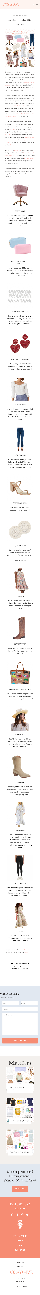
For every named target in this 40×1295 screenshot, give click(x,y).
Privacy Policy (20, 1278)
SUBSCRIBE (20, 1188)
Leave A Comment (21, 964)
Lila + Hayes (8, 116)
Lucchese (12, 129)
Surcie (14, 116)
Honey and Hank (29, 114)
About (20, 1240)
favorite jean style (29, 137)
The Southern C (19, 106)
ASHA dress (8, 134)
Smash (25, 1286)
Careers (20, 1266)
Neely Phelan (19, 114)
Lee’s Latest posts (25, 950)
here (26, 952)
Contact (20, 1245)
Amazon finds (18, 150)
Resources (20, 1208)
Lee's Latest (20, 25)
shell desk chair (28, 158)
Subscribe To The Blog (20, 968)
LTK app (11, 145)
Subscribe (20, 1250)
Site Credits (20, 1282)
